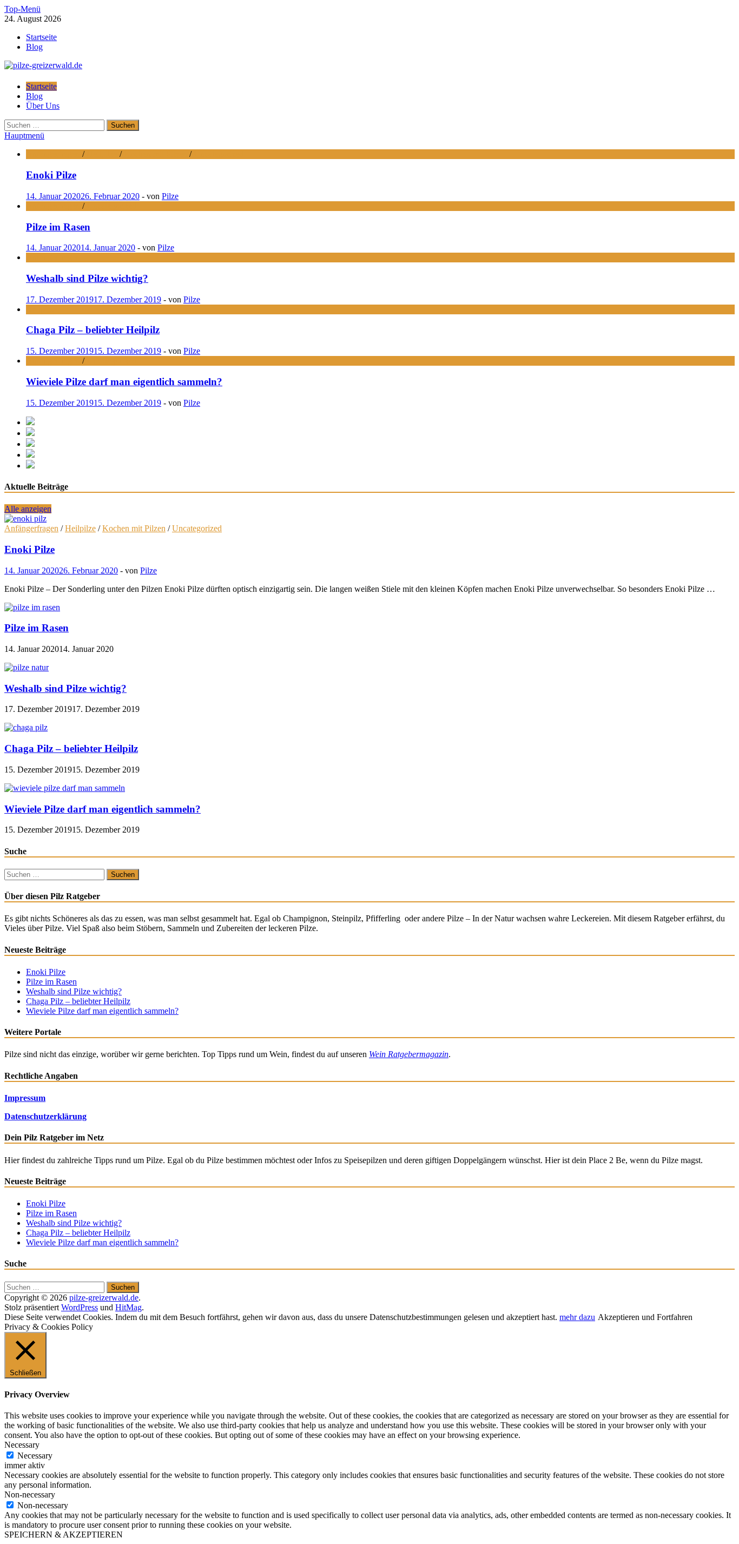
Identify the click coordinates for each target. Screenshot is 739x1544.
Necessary (34, 1455)
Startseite (41, 37)
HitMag (128, 1307)
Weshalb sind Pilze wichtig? (65, 688)
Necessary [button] (21, 1444)
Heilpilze (102, 154)
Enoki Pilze (29, 549)
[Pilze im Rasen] (32, 607)
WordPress (79, 1307)
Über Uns (43, 105)
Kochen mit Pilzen (155, 154)
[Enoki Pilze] (25, 518)
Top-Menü (22, 9)
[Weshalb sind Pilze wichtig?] (26, 667)
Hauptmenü (24, 135)
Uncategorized (218, 154)
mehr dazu (577, 1317)
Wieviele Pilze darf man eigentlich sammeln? (102, 809)
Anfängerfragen (53, 154)
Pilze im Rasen (36, 628)
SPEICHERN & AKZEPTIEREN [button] (63, 1534)
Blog (34, 46)
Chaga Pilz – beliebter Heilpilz (71, 748)
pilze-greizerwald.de (103, 1297)
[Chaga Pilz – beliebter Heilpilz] (26, 727)
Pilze (170, 196)
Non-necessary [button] (29, 1494)
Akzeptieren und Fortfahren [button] (645, 1317)
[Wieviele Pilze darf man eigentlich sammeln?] (64, 788)
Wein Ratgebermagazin (408, 1054)
